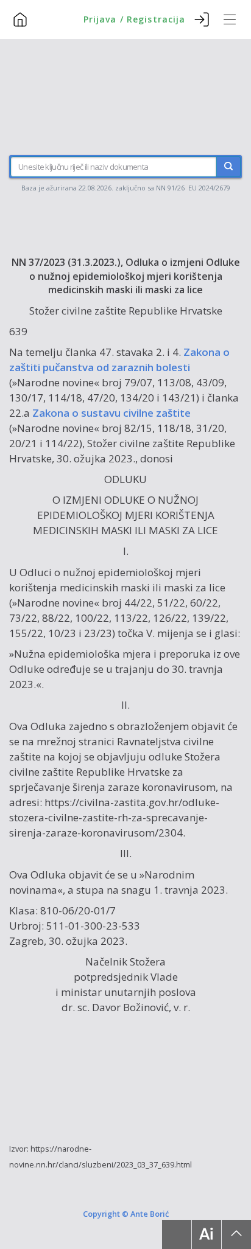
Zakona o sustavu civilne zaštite (111, 413)
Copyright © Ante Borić (126, 1213)
